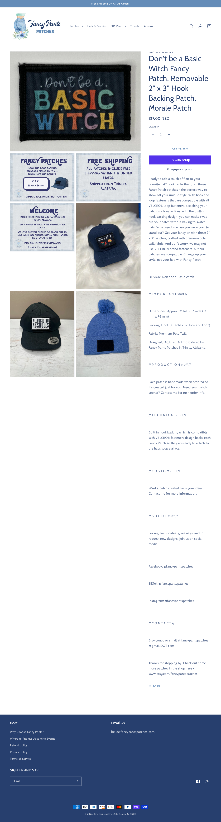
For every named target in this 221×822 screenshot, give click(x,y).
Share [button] (156, 685)
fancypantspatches (104, 814)
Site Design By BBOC (125, 814)
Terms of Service (20, 758)
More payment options (180, 169)
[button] (76, 26)
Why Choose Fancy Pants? (27, 732)
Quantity (154, 126)
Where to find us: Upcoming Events (32, 738)
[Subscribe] (77, 781)
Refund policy (19, 745)
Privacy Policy (19, 752)
